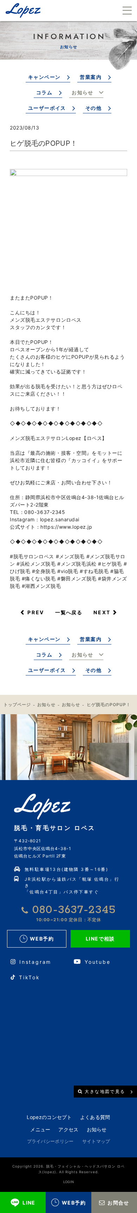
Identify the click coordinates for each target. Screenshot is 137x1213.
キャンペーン (44, 77)
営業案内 (91, 77)
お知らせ (82, 92)
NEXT (102, 612)
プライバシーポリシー (50, 1141)
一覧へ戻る (68, 612)
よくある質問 (95, 1117)
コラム (44, 92)
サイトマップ (96, 1141)
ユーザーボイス (47, 108)
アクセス (68, 1129)
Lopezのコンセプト (49, 1117)
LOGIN (68, 1182)
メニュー (40, 1129)
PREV (35, 612)
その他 (93, 108)
